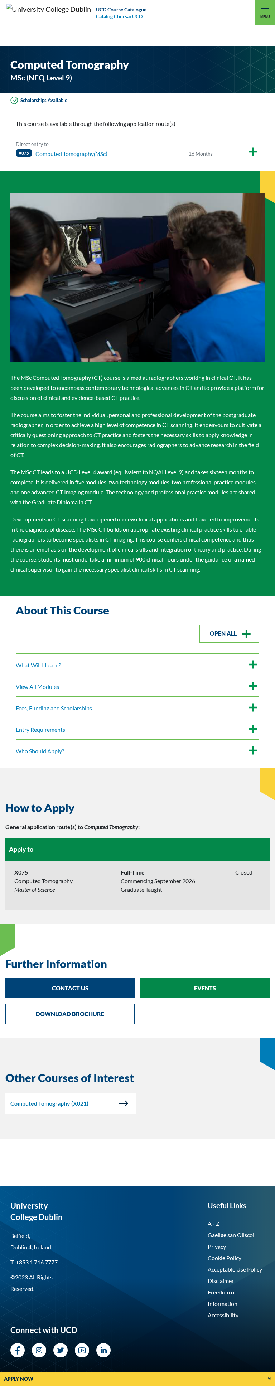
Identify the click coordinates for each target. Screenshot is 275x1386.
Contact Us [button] (70, 988)
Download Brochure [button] (70, 1013)
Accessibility (223, 1315)
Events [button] (205, 988)
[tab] (137, 807)
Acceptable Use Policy (235, 1269)
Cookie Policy (224, 1257)
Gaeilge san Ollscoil (232, 1234)
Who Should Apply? (40, 751)
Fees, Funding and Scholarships (54, 708)
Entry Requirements (40, 729)
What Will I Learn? (38, 665)
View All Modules (37, 686)
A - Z (213, 1223)
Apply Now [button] (18, 1379)
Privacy (217, 1246)
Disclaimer (221, 1280)
